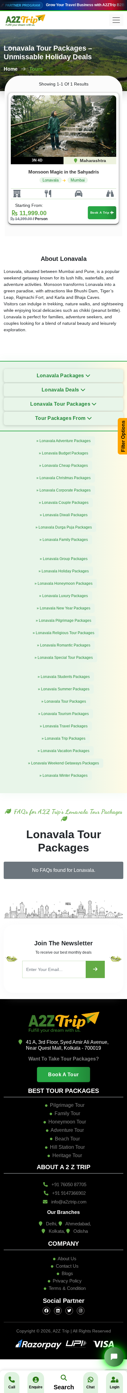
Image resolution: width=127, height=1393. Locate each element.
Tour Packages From (61, 418)
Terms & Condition (67, 1288)
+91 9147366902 (68, 1193)
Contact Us (67, 1266)
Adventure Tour (67, 1130)
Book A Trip (100, 212)
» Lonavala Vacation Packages (63, 751)
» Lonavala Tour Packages (63, 701)
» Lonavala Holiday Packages (64, 571)
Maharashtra (92, 160)
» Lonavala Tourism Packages (63, 714)
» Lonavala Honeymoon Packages (63, 583)
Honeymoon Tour (67, 1121)
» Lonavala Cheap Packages (63, 465)
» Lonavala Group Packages (64, 559)
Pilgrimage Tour (67, 1105)
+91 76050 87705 (68, 1184)
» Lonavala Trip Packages (63, 738)
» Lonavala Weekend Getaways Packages (63, 763)
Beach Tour (67, 1138)
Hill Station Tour (67, 1147)
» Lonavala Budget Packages (63, 453)
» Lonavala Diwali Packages (64, 515)
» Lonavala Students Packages (64, 677)
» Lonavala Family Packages (63, 540)
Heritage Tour (67, 1155)
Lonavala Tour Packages (61, 404)
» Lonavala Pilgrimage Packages (63, 620)
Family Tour (67, 1113)
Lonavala (51, 180)
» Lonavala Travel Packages (64, 726)
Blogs (66, 1273)
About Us (66, 1258)
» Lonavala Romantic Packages (63, 645)
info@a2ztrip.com (68, 1201)
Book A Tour (63, 1074)
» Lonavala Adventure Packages (63, 441)
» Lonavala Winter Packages (63, 775)
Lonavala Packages (61, 375)
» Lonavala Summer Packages (63, 689)
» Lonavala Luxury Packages (63, 596)
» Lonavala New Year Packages (63, 608)
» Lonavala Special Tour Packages (64, 657)
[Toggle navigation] (116, 20)
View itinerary (59, 130)
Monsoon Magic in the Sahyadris (63, 171)
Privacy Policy (67, 1280)
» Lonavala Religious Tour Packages (63, 633)
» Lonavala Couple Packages (63, 502)
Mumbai (78, 180)
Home (11, 69)
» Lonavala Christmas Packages (63, 478)
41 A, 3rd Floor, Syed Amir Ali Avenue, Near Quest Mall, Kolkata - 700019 (67, 1045)
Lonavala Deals (61, 389)
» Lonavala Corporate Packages (63, 490)
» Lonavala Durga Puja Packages (63, 527)
